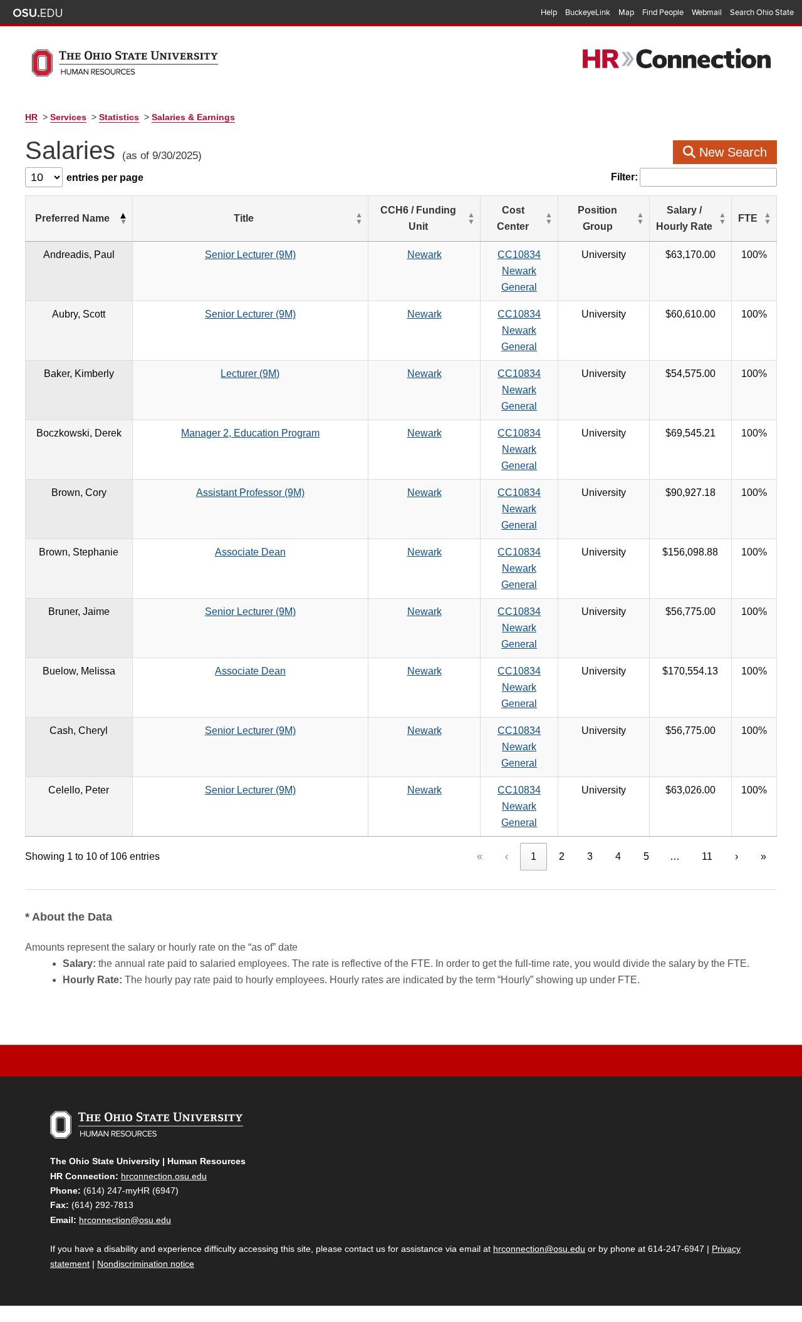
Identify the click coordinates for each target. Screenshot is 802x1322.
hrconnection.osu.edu (164, 1176)
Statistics (119, 117)
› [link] (736, 856)
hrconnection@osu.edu (125, 1220)
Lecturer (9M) (250, 373)
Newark (424, 254)
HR (31, 117)
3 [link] (590, 856)
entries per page (104, 177)
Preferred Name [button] (72, 218)
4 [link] (618, 856)
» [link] (763, 856)
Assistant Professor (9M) (250, 492)
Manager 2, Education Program (250, 433)
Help (549, 13)
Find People (663, 13)
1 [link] (533, 856)
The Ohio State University (38, 13)
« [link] (479, 856)
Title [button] (244, 218)
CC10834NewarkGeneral (519, 270)
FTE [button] (748, 218)
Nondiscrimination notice (145, 1264)
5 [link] (646, 856)
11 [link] (707, 856)
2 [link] (562, 856)
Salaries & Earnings (193, 117)
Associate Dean (250, 552)
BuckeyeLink (587, 13)
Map (626, 13)
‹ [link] (506, 856)
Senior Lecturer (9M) (250, 254)
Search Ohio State (762, 13)
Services (68, 117)
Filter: (624, 177)
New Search (731, 152)
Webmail (707, 13)
